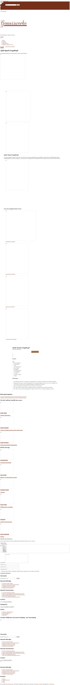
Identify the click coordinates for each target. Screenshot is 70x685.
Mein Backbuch (5, 43)
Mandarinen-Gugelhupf (10, 241)
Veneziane (2, 492)
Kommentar (2, 562)
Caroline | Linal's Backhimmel (8, 593)
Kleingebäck (2, 490)
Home (3, 40)
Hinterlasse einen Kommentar (15, 53)
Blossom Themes (38, 684)
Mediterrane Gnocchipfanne (7, 587)
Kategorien (2, 606)
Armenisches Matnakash (5, 462)
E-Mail (1, 566)
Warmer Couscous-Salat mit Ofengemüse (10, 584)
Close (2, 2)
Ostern (1, 475)
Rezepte (4, 41)
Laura (3, 592)
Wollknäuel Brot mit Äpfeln (6, 507)
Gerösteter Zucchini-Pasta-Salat (8, 586)
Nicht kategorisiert (4, 460)
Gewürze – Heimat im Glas (7, 44)
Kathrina (4, 595)
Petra (3, 53)
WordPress (52, 684)
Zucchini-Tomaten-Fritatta (7, 583)
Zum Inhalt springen (4, 0)
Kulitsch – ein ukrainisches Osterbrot (8, 477)
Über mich (4, 42)
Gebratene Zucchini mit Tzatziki (8, 585)
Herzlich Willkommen (6, 612)
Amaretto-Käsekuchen (5, 415)
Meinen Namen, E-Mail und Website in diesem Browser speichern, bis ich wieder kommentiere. (20, 571)
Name (1, 564)
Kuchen (1, 413)
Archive (1, 601)
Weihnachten (6, 534)
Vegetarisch (6, 427)
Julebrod (2, 536)
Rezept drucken (35, 351)
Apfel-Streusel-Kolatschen (6, 521)
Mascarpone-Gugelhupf (10, 274)
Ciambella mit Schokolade (11, 339)
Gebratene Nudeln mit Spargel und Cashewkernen (11, 430)
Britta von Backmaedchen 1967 (8, 594)
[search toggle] (1, 3)
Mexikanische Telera (10, 592)
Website (2, 569)
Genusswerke (13, 23)
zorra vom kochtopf (6, 596)
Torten (3, 682)
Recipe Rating (3, 543)
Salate (3, 681)
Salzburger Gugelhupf (10, 306)
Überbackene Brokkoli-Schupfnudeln (8, 445)
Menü (2, 37)
